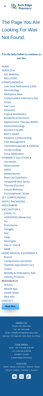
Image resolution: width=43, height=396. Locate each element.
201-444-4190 (25, 326)
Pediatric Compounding (18, 138)
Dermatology (11, 90)
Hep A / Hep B (12, 245)
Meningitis (10, 241)
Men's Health (11, 134)
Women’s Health (13, 130)
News (37, 367)
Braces (8, 257)
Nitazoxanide (11, 165)
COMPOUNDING (12, 82)
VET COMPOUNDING (14, 197)
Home (5, 367)
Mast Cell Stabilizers (15, 177)
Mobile (30, 367)
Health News (11, 292)
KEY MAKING (11, 74)
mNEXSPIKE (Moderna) (17, 217)
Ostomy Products (14, 277)
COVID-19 (9, 213)
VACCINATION (11, 209)
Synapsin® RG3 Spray (17, 181)
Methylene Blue (13, 94)
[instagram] (21, 376)
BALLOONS (10, 78)
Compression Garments (18, 261)
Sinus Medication (14, 154)
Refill (16, 370)
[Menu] (5, 6)
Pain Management (14, 142)
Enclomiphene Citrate (16, 193)
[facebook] (14, 376)
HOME (5, 66)
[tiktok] (28, 376)
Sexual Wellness (13, 189)
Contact (8, 370)
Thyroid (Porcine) (14, 185)
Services (21, 367)
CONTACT (7, 300)
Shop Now (10, 306)
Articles (8, 285)
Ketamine (9, 110)
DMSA (7, 169)
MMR (7, 249)
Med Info (9, 296)
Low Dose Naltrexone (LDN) (20, 86)
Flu (6, 221)
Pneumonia (11, 225)
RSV (6, 233)
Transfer (24, 370)
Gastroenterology (14, 126)
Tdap (7, 237)
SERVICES (8, 70)
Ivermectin (10, 161)
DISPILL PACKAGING (13, 201)
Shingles (9, 229)
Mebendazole (12, 173)
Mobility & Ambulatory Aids (20, 273)
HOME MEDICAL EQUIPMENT (19, 253)
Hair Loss (9, 106)
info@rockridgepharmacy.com (24, 333)
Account (34, 370)
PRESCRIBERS (10, 205)
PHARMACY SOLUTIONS (16, 157)
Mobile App (10, 289)
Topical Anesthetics (15, 114)
